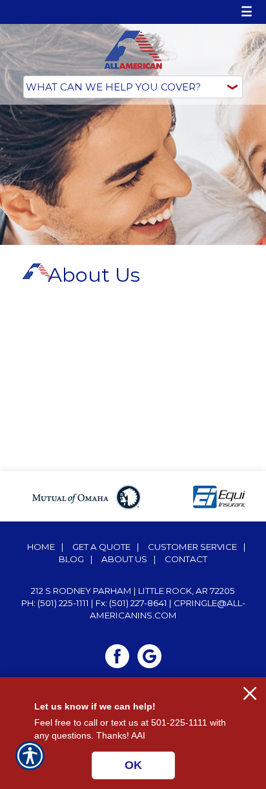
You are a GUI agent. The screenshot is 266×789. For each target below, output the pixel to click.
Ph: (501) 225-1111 (55, 603)
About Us (124, 559)
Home (41, 547)
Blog (71, 559)
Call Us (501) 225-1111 (70, 11)
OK (133, 765)
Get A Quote (101, 547)
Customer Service (192, 547)
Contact (186, 559)
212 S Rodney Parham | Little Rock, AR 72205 (133, 590)
